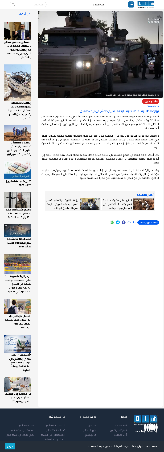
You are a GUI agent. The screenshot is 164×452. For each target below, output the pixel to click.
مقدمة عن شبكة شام (22, 430)
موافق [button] (10, 446)
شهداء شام (89, 430)
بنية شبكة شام (26, 425)
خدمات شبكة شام (55, 430)
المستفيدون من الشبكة (53, 435)
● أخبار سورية (151, 101)
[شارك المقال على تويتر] (118, 222)
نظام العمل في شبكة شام (20, 435)
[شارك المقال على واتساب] (112, 222)
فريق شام (90, 435)
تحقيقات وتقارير (118, 430)
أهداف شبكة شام (55, 425)
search (13, 4)
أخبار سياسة (121, 425)
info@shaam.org (148, 431)
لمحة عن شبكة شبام (54, 439)
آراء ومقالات (120, 435)
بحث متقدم (98, 4)
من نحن (92, 425)
